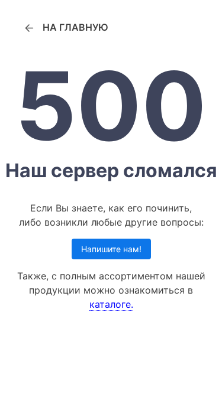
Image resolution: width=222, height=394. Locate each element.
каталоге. (111, 304)
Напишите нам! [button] (111, 249)
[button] (65, 27)
